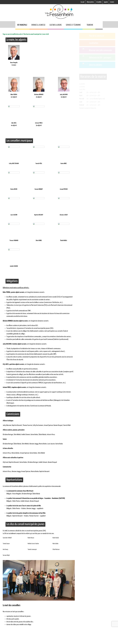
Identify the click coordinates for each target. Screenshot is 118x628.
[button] (99, 25)
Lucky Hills (82, 95)
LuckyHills (82, 89)
